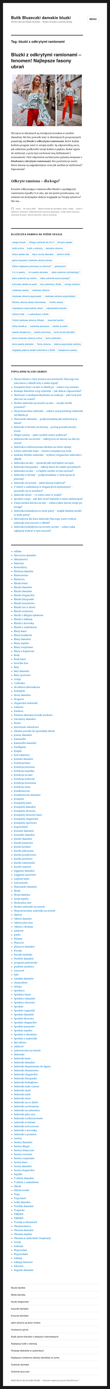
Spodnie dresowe (24, 1018)
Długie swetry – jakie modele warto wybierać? (40, 435)
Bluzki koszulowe (24, 603)
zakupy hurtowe (23, 1262)
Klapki (18, 751)
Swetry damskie (23, 1142)
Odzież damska (23, 918)
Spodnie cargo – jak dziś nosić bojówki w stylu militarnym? (48, 498)
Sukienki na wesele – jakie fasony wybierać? (39, 482)
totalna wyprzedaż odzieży (67, 344)
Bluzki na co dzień (24, 607)
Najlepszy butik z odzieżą (24, 1343)
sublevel (18, 1046)
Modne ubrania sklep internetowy (29, 302)
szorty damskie (23, 1166)
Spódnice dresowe (24, 1002)
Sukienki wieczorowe (26, 1126)
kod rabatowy (22, 755)
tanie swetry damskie (23, 344)
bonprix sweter (64, 242)
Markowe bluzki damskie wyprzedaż (44, 211)
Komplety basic (23, 802)
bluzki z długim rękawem (28, 615)
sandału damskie (24, 978)
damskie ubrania (54, 248)
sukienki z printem (25, 1134)
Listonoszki (21, 882)
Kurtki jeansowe (23, 842)
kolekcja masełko (24, 771)
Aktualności (21, 559)
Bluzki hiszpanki (24, 599)
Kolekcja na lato (23, 775)
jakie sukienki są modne (24, 278)
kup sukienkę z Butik (50, 284)
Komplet (19, 798)
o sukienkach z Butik (38, 314)
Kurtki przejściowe (25, 854)
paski (17, 934)
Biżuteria (19, 579)
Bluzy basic (20, 631)
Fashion (18, 711)
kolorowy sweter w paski (24, 284)
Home (17, 723)
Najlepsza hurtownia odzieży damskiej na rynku (35, 1357)
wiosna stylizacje (49, 214)
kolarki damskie (23, 759)
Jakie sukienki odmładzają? (65, 272)
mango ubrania (72, 284)
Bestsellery (20, 567)
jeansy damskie (23, 735)
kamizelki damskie (25, 743)
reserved (19, 970)
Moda (17, 890)
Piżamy (18, 938)
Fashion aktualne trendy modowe (33, 715)
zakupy (18, 1258)
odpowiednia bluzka (56, 308)
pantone (18, 930)
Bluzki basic (21, 583)
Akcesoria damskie (25, 555)
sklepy (71, 208)
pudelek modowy (24, 966)
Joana (18, 208)
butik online (18, 248)
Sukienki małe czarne (26, 1086)
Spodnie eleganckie (25, 1022)
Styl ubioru (20, 1042)
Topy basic (20, 1198)
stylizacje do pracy (18, 214)
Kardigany (20, 747)
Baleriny (19, 563)
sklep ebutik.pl (19, 326)
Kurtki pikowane (24, 850)
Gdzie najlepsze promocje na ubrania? (31, 266)
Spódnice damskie (24, 998)
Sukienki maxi (22, 1090)
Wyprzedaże (21, 1254)
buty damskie (21, 671)
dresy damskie (22, 695)
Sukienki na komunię (26, 1106)
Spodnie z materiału (25, 1038)
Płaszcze (19, 942)
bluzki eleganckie (24, 595)
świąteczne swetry (67, 350)
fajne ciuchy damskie (43, 254)
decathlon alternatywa (27, 687)
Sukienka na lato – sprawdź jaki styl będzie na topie (44, 462)
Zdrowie (18, 1266)
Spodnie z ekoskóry (25, 1034)
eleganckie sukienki (26, 703)
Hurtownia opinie (19, 1329)
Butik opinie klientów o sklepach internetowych (34, 1336)
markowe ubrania (41, 290)
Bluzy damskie (22, 639)
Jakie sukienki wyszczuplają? (55, 278)
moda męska (21, 898)
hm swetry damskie (38, 272)
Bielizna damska (23, 571)
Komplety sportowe (25, 822)
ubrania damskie (34, 214)
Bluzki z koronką (24, 623)
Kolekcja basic (22, 763)
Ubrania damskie (24, 1230)
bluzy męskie (21, 643)
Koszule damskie (24, 830)
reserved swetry (56, 320)
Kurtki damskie (23, 838)
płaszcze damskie (24, 946)
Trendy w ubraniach (25, 1222)
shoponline (20, 982)
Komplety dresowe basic (28, 814)
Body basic (20, 659)
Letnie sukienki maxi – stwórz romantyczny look (42, 450)
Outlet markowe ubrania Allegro (28, 320)
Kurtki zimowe (22, 866)
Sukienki (19, 1054)
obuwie (18, 914)
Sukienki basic (22, 1058)
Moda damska (22, 894)
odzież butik (18, 314)
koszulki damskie (24, 834)
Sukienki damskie (24, 1062)
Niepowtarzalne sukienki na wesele (34, 910)
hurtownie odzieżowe (26, 727)
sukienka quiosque (39, 326)
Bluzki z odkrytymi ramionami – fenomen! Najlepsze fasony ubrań (46, 60)
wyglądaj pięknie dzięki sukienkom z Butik (33, 350)
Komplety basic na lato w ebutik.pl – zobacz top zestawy (46, 387)
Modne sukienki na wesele (29, 906)
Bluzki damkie (18, 1287)
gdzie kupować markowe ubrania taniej (32, 260)
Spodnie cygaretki (24, 1010)
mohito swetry (56, 302)
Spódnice (19, 990)
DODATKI (19, 691)
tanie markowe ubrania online (27, 338)
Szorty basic (21, 1162)
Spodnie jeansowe (24, 1026)
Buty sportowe (22, 675)
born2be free (21, 663)
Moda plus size (22, 902)
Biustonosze (21, 575)
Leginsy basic (22, 878)
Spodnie (18, 1006)
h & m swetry (18, 272)
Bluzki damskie (23, 587)
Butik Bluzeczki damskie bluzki (41, 17)
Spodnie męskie (23, 1030)
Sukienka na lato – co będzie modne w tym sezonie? (43, 470)
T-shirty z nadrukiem (26, 1182)
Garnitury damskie (25, 719)
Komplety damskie (25, 806)
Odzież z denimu (23, 926)
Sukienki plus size (24, 1114)
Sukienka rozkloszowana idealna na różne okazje (42, 447)
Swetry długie (22, 1146)
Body (17, 655)
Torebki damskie (24, 1206)
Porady (18, 950)
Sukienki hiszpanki (25, 1078)
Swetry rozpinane (24, 1158)
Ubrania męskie (23, 1234)
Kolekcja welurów (24, 778)
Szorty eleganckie (24, 1170)
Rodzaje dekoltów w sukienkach (27, 1350)
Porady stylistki (23, 954)
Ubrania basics (22, 1226)
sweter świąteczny (21, 332)
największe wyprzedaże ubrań (27, 308)
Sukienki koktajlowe (26, 1082)
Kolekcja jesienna (24, 767)
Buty (16, 667)
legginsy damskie (24, 870)
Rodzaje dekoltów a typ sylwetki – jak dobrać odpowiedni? (47, 391)
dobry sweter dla (20, 254)
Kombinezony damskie (27, 794)
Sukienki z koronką (25, 1130)
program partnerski (25, 962)
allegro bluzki (19, 242)
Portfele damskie (24, 958)
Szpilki (18, 1174)
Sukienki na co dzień (26, 1102)
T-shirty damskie (24, 1178)
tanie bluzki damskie (64, 332)
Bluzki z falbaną (23, 619)
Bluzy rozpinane (23, 647)
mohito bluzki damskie (70, 211)
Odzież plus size (23, 922)
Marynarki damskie (25, 886)
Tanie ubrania (44, 344)
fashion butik (63, 254)
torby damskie (22, 1202)
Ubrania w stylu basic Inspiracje (32, 1238)
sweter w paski (60, 326)
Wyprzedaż (20, 1250)
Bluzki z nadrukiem (25, 627)
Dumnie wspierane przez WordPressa (61, 1380)
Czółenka (19, 683)
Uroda (17, 1242)
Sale (16, 974)
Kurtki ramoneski (24, 862)
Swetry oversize (23, 1154)
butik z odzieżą (34, 248)
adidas (17, 551)
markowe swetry (20, 290)
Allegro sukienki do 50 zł (41, 242)
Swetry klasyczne (24, 1150)
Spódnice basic (22, 994)
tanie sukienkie (53, 338)
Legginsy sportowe (25, 874)
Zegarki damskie (24, 1270)
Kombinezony (22, 790)
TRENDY (18, 1214)
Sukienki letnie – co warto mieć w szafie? (38, 494)
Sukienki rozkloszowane (28, 1118)
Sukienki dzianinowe (26, 1070)
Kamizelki (20, 739)
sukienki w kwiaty (24, 1122)
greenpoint (60, 266)
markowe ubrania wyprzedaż (26, 296)
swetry (18, 1138)
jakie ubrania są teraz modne (25, 1322)
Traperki (19, 1210)
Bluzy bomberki (23, 635)
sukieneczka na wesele (27, 1050)
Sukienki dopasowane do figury (32, 1066)
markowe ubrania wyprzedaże (60, 296)
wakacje (18, 1246)
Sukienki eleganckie (26, 1074)
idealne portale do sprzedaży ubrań (52, 208)
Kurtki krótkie (22, 846)
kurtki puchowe (23, 858)
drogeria (19, 699)
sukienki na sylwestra (27, 1110)
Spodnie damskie (24, 1014)
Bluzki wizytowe (23, 611)
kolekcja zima (22, 786)
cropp (17, 679)
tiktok (17, 1186)
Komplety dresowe (25, 810)
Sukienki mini (22, 1098)
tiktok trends (21, 1190)
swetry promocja (42, 332)
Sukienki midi (22, 1094)
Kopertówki (21, 826)
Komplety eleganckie (26, 818)
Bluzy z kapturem (24, 651)
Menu (93, 19)
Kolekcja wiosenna (25, 782)
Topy (17, 1194)
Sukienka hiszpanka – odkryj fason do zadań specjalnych (47, 466)
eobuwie (18, 707)
